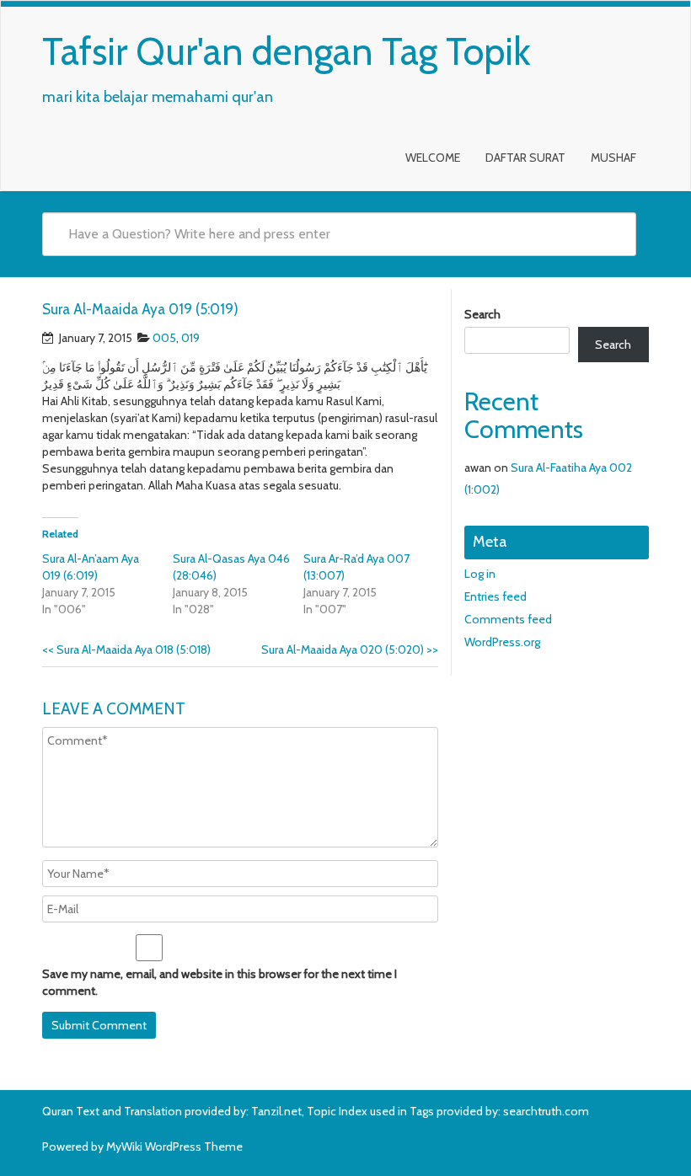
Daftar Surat (525, 157)
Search (482, 314)
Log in (479, 573)
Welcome (432, 157)
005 (164, 337)
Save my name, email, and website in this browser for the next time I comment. (219, 982)
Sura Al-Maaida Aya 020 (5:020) (349, 649)
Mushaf (613, 157)
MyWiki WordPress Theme (174, 1146)
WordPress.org (502, 641)
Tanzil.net (276, 1111)
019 (190, 337)
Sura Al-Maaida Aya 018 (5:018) (126, 649)
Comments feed (508, 619)
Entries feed (495, 596)
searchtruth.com (546, 1111)
